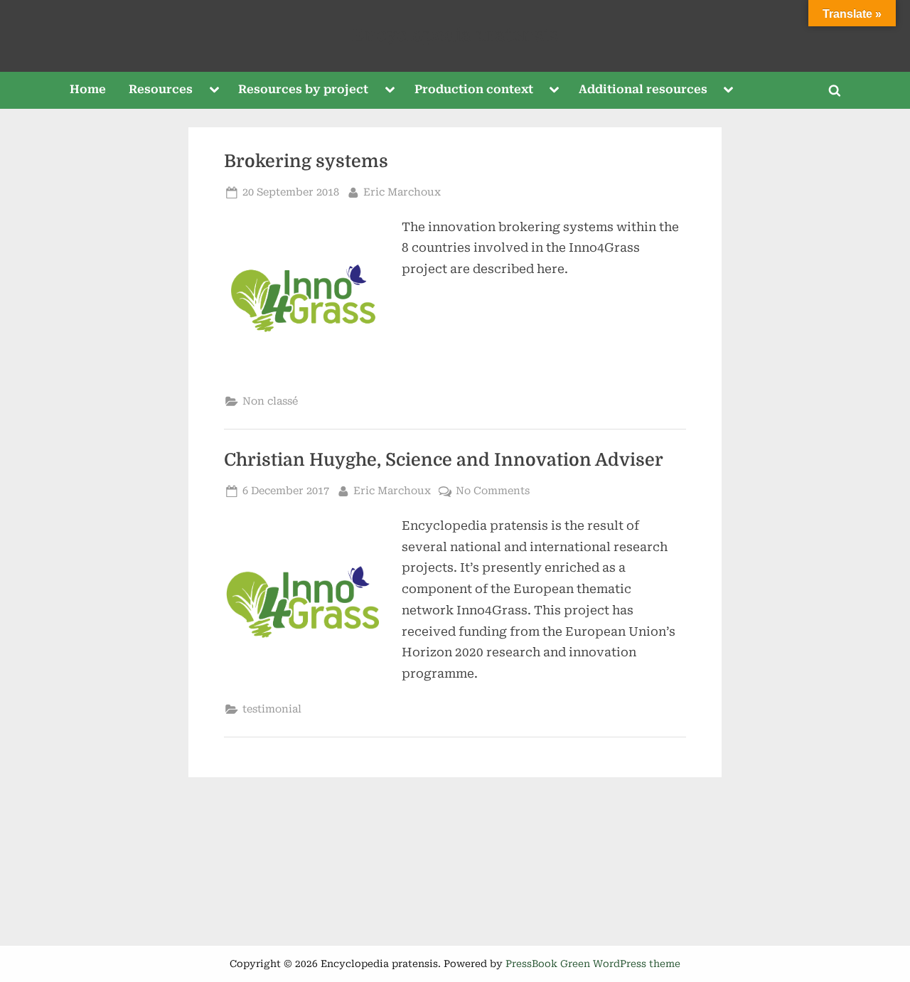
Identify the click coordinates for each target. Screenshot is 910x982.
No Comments (493, 492)
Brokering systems (306, 161)
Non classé (270, 401)
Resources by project (303, 89)
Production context (473, 89)
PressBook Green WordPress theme (592, 963)
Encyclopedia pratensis (455, 35)
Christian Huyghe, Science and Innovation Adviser (443, 460)
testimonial (271, 709)
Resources (161, 89)
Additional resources (643, 89)
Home (88, 89)
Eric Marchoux (402, 192)
